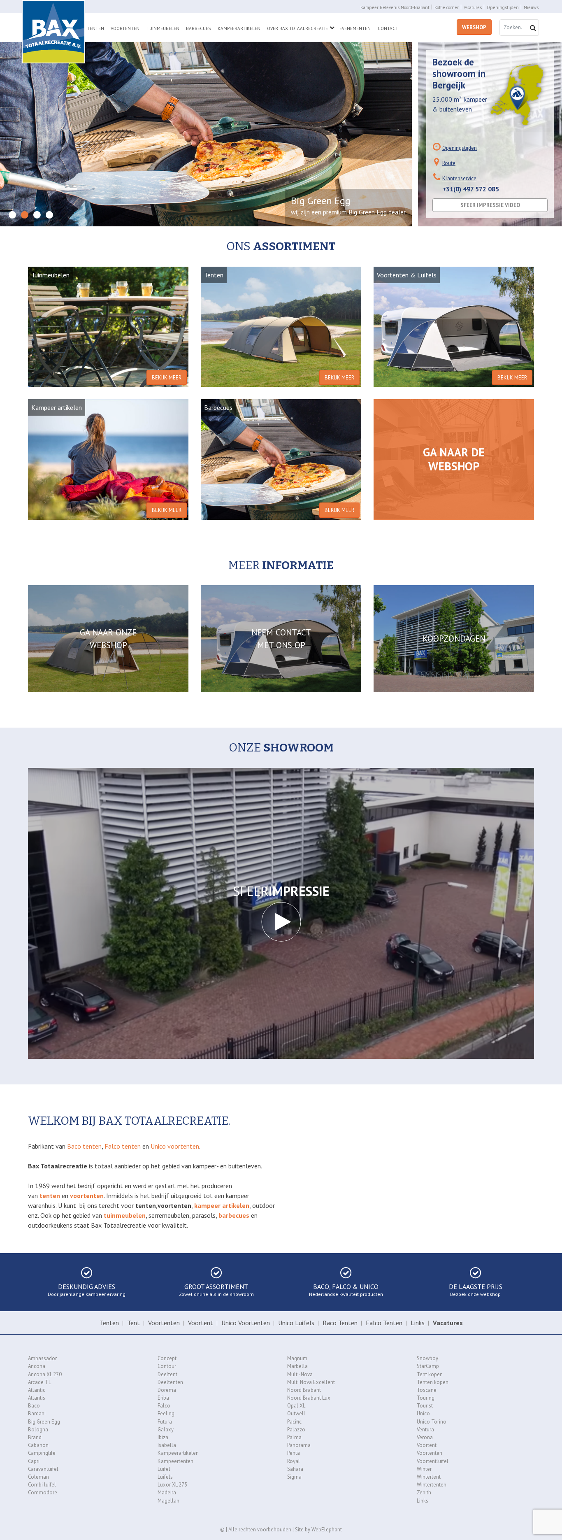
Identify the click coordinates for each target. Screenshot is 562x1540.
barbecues (233, 1215)
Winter (424, 1469)
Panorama (299, 1445)
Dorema (167, 1389)
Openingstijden (503, 7)
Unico (423, 1413)
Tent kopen (430, 1374)
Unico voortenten (175, 1146)
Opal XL (296, 1405)
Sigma (294, 1476)
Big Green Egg (44, 1421)
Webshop (474, 27)
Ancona (36, 1366)
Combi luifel (42, 1484)
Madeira (167, 1492)
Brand (35, 1437)
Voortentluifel (432, 1461)
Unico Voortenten (245, 1322)
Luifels (165, 1476)
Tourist (425, 1405)
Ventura (425, 1429)
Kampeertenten (175, 1461)
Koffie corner (446, 7)
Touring (425, 1397)
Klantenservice (459, 178)
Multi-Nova (300, 1374)
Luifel (164, 1469)
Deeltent (167, 1374)
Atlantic (36, 1389)
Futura (165, 1421)
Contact (388, 28)
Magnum (297, 1358)
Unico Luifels (296, 1322)
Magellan (168, 1500)
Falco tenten (123, 1146)
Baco (34, 1405)
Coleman (38, 1476)
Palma (294, 1437)
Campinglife (42, 1452)
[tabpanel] (206, 134)
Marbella (297, 1366)
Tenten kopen (432, 1382)
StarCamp (428, 1366)
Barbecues (198, 28)
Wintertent (429, 1476)
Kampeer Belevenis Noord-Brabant (395, 7)
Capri (33, 1461)
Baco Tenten (340, 1322)
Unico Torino (431, 1421)
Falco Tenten (384, 1322)
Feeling (166, 1413)
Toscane (427, 1389)
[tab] (12, 215)
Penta (293, 1452)
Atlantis (36, 1397)
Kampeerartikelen (239, 28)
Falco (164, 1405)
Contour (167, 1366)
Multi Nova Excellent (311, 1382)
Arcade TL (39, 1382)
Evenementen (355, 28)
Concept (167, 1358)
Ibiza (163, 1437)
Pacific (294, 1421)
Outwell (296, 1413)
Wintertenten (431, 1484)
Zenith (424, 1492)
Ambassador (42, 1358)
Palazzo (296, 1429)
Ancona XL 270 (45, 1374)
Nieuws (531, 7)
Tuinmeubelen (162, 28)
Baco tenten (84, 1146)
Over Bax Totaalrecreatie (297, 28)
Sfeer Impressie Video (490, 205)
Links (418, 1322)
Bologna (38, 1429)
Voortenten (125, 28)
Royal (293, 1461)
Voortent (200, 1322)
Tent (133, 1322)
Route (448, 163)
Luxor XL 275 (172, 1484)
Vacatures (473, 7)
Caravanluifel (43, 1469)
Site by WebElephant (318, 1529)
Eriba (163, 1397)
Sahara (295, 1469)
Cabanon (38, 1445)
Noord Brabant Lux (308, 1397)
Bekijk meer (166, 377)
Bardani (37, 1413)
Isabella (167, 1445)
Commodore (42, 1492)
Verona (425, 1437)
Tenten (95, 28)
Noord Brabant (304, 1389)
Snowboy (427, 1358)
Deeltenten (170, 1382)
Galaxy (166, 1429)
